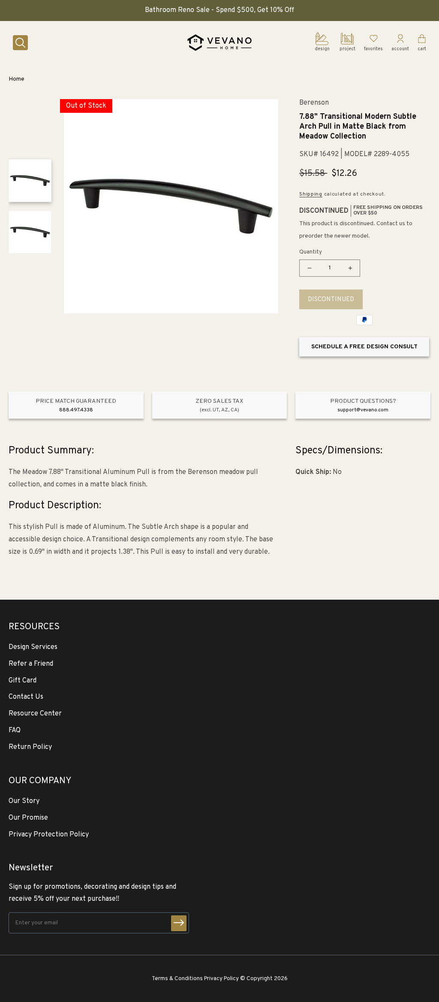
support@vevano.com (362, 410)
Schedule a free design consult (364, 346)
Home (16, 79)
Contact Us (26, 697)
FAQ (15, 730)
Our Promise (28, 818)
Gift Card (22, 680)
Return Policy (30, 747)
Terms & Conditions (177, 978)
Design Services (33, 647)
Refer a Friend (31, 664)
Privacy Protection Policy (49, 834)
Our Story (24, 801)
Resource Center (35, 713)
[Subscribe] (178, 923)
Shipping (310, 194)
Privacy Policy (221, 978)
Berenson (314, 103)
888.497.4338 (76, 410)
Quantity (310, 252)
